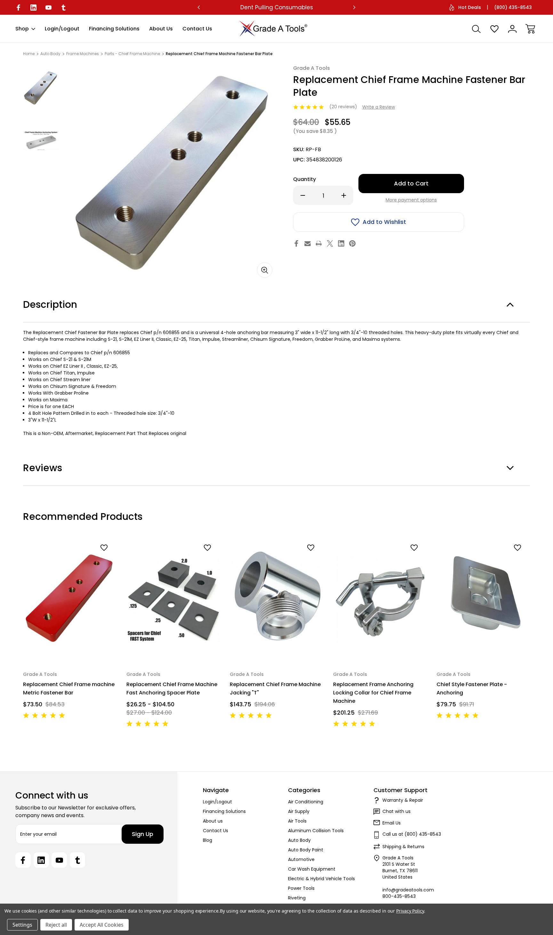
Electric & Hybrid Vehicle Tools (321, 878)
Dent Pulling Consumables (276, 7)
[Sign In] (512, 28)
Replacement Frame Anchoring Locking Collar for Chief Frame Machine (373, 692)
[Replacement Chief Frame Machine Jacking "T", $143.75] (277, 597)
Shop (22, 28)
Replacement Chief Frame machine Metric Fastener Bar (69, 688)
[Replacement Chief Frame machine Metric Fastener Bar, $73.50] (70, 597)
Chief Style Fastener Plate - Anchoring (472, 688)
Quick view (88, 559)
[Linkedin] (33, 7)
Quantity (304, 179)
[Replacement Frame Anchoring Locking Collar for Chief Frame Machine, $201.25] (380, 597)
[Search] (476, 28)
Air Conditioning (305, 802)
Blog (207, 840)
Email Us (391, 823)
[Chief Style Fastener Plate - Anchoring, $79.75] (484, 597)
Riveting (297, 898)
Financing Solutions (114, 28)
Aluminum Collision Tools (316, 830)
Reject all (56, 924)
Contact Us (197, 28)
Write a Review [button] (378, 107)
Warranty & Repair (402, 800)
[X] (330, 243)
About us (161, 28)
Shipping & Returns (403, 846)
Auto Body (299, 840)
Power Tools (301, 888)
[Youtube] (48, 7)
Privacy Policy (410, 911)
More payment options (411, 200)
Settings (22, 924)
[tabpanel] (41, 87)
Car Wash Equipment (311, 869)
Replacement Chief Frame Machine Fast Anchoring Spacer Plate (171, 688)
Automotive (301, 859)
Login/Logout (62, 28)
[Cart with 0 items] (530, 28)
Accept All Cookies (102, 924)
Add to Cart (70, 646)
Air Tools (297, 821)
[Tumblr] (63, 7)
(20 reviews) (343, 106)
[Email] (307, 243)
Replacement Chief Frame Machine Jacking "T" (275, 688)
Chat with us (396, 811)
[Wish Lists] (494, 28)
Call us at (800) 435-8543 (411, 834)
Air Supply (298, 811)
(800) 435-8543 (513, 7)
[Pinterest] (352, 243)
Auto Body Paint (305, 850)
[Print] (319, 243)
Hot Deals (469, 7)
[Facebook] (18, 7)
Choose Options (173, 646)
